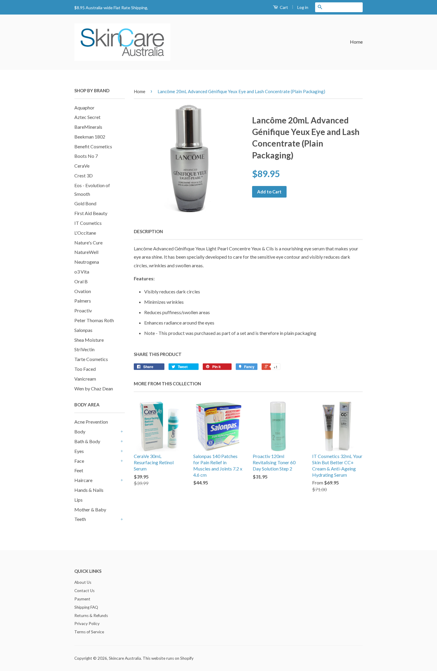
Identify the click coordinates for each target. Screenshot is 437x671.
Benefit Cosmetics (93, 146)
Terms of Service (89, 631)
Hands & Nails (88, 490)
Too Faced (85, 369)
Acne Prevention (91, 421)
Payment (82, 599)
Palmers (82, 300)
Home (356, 41)
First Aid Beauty (90, 213)
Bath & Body (87, 441)
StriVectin (84, 349)
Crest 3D (83, 175)
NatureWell (86, 252)
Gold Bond (85, 203)
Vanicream (85, 378)
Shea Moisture (89, 340)
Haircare (83, 480)
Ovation (82, 291)
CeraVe (81, 165)
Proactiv (83, 310)
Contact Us (84, 590)
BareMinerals (88, 127)
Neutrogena (86, 262)
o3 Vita (81, 271)
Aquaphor (84, 107)
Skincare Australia (125, 658)
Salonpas (83, 330)
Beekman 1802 (89, 136)
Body (79, 431)
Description (148, 231)
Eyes (79, 451)
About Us (82, 582)
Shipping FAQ (86, 607)
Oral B (81, 281)
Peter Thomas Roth (94, 320)
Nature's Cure (88, 242)
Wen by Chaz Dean (93, 388)
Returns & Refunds (91, 615)
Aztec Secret (87, 117)
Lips (78, 500)
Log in (302, 7)
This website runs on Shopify (168, 658)
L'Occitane (85, 233)
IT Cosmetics (88, 223)
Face (79, 461)
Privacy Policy (87, 623)
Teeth (80, 519)
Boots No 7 (86, 156)
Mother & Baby (90, 509)
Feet (78, 470)
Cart (283, 7)
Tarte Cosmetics (91, 359)
